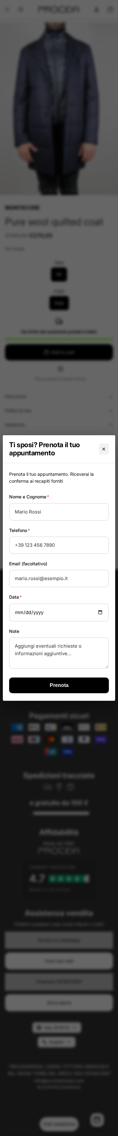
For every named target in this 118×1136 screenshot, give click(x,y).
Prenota (59, 685)
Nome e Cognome (29, 496)
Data (15, 597)
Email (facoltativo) (28, 563)
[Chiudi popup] (104, 449)
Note (14, 631)
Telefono (19, 530)
